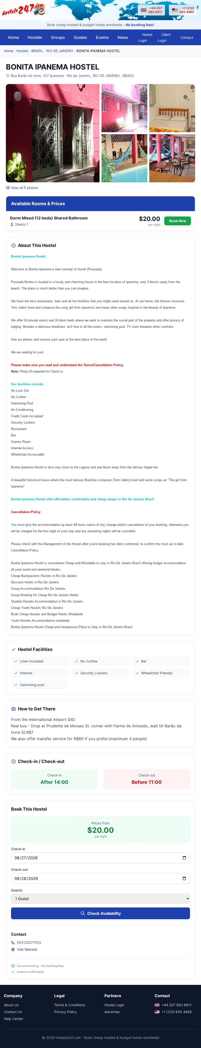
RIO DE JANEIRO (59, 51)
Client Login (164, 37)
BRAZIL (37, 51)
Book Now (177, 221)
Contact (186, 37)
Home (13, 37)
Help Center (13, 1019)
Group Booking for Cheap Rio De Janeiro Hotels (45, 595)
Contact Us (13, 1012)
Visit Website (27, 949)
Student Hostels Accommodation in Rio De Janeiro (47, 601)
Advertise (112, 1012)
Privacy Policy (65, 1012)
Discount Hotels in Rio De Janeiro (35, 582)
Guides (80, 37)
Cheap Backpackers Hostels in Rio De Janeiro (44, 576)
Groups (58, 37)
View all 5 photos (24, 188)
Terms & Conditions (69, 1005)
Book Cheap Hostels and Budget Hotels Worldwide (47, 614)
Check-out (19, 869)
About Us (11, 1005)
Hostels (35, 37)
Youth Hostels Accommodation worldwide (40, 620)
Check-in (18, 849)
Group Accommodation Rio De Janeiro (38, 588)
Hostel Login (145, 37)
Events (102, 37)
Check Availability (104, 913)
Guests (17, 890)
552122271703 (29, 942)
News (123, 37)
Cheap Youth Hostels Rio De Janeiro (37, 608)
